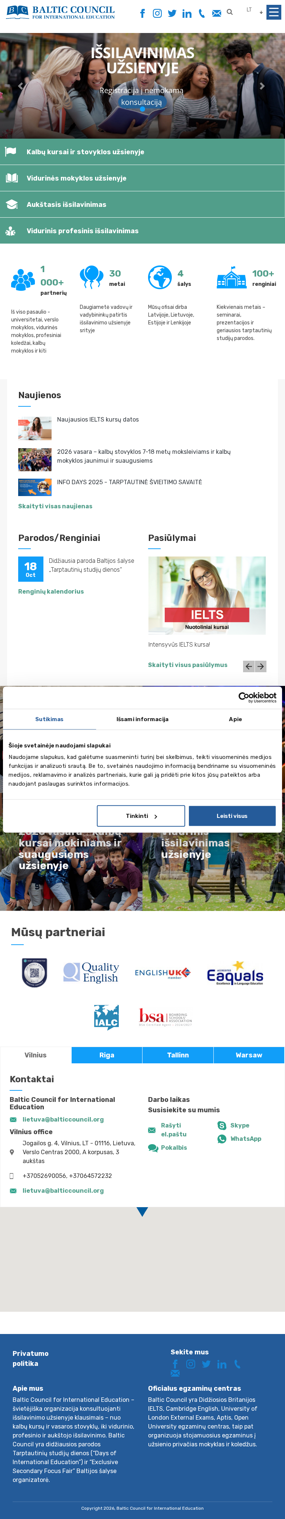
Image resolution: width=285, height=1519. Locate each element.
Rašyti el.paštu (174, 1130)
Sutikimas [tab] (49, 719)
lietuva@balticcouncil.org (63, 1119)
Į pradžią (253, 1499)
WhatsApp (245, 1138)
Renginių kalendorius (51, 591)
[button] (21, 86)
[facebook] (142, 11)
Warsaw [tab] (249, 1055)
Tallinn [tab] (178, 1055)
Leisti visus (232, 816)
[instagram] (157, 13)
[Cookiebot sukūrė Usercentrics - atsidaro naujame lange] (244, 697)
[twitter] (172, 13)
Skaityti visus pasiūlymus (187, 664)
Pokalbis (174, 1147)
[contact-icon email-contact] (216, 13)
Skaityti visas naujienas (55, 506)
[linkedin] (186, 13)
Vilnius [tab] (35, 1055)
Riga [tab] (106, 1055)
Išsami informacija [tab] (142, 719)
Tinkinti (137, 816)
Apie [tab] (235, 719)
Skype (239, 1125)
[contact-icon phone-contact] (201, 13)
